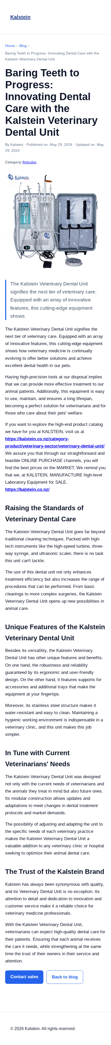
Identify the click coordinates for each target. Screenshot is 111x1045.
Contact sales (24, 976)
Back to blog (65, 977)
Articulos (29, 162)
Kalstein (20, 17)
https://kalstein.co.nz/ (27, 489)
